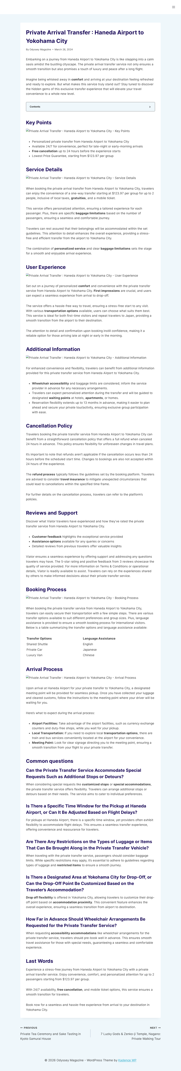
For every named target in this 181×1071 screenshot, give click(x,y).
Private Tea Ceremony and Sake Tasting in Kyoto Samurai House (50, 1033)
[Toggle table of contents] (149, 107)
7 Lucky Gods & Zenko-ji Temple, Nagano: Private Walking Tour (131, 1033)
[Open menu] (173, 7)
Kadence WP (127, 1060)
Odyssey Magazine (40, 49)
